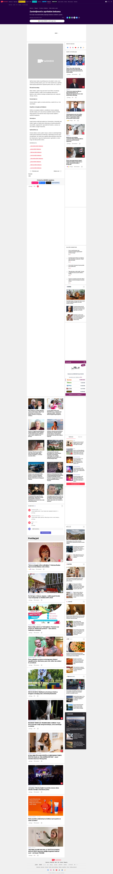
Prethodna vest (35, 171)
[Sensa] (65, 864)
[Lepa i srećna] (55, 864)
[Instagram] (70, 47)
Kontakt (46, 867)
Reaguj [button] (31, 186)
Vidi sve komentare (46, 532)
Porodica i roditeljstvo (43, 8)
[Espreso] (40, 864)
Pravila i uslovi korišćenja (53, 867)
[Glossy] (51, 864)
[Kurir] (36, 864)
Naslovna (31, 8)
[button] (63, 18)
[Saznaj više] (84, 287)
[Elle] (44, 864)
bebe (30, 175)
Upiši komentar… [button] (35, 529)
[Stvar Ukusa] (76, 864)
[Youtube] (75, 47)
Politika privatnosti (73, 867)
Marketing (38, 867)
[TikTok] (78, 47)
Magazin (36, 8)
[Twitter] (73, 47)
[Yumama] (70, 864)
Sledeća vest (56, 171)
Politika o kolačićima (62, 867)
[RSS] (83, 47)
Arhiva (68, 867)
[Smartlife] (60, 864)
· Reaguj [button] (71, 120)
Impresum (42, 867)
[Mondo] (4, 1)
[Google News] (81, 47)
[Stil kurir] (47, 864)
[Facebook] (67, 47)
